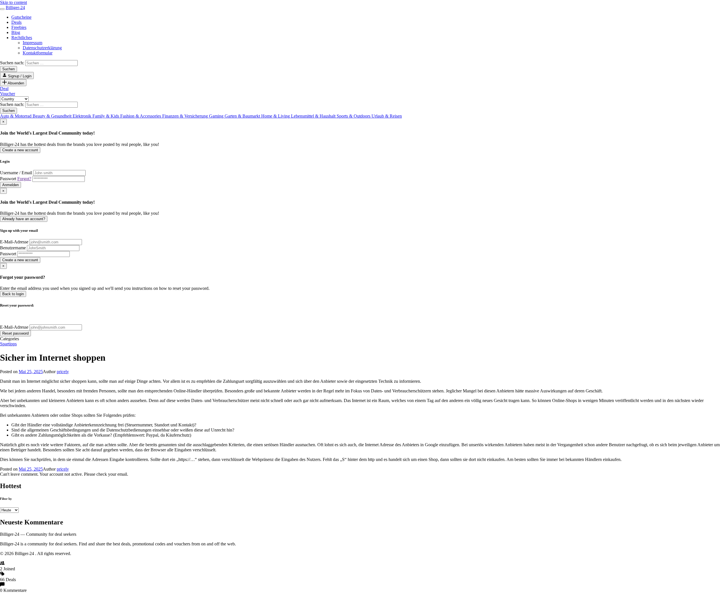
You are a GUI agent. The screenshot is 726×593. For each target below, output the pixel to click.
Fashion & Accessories (141, 116)
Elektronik (82, 116)
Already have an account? (23, 219)
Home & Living (276, 116)
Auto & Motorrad (16, 116)
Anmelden (10, 185)
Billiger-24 (15, 7)
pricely (63, 371)
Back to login (13, 294)
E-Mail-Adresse (14, 241)
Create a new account (20, 150)
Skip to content (13, 2)
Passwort (15, 178)
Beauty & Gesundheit (53, 116)
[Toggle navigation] (2, 9)
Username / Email (16, 172)
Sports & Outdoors (354, 116)
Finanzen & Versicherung (185, 116)
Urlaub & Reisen (387, 116)
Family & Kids (106, 116)
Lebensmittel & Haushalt (314, 116)
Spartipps (8, 343)
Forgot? (24, 178)
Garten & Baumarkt (243, 116)
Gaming (217, 116)
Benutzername (13, 247)
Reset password (15, 333)
